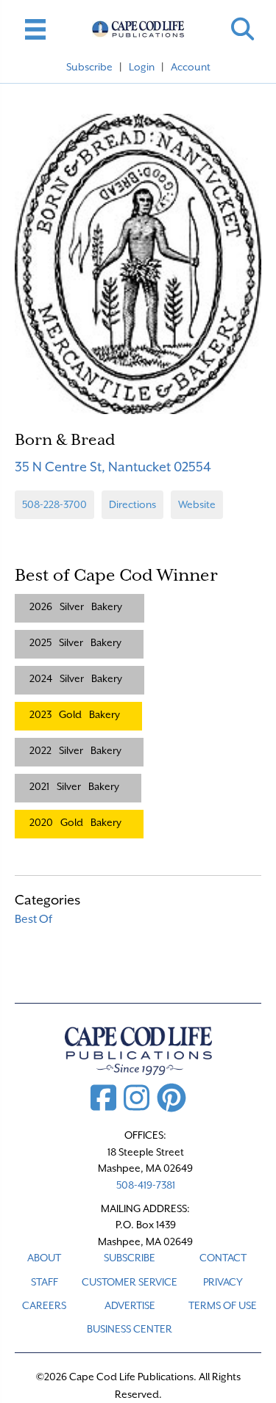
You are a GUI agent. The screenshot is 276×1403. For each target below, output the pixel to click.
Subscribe (89, 67)
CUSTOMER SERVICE (129, 1282)
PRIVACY (223, 1282)
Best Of (33, 919)
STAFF (44, 1282)
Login (142, 67)
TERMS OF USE (222, 1305)
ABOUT (44, 1258)
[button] (242, 29)
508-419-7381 (145, 1185)
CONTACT (223, 1258)
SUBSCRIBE (129, 1258)
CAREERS (44, 1305)
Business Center (129, 1329)
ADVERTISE (130, 1305)
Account (190, 67)
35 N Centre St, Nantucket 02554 (113, 466)
